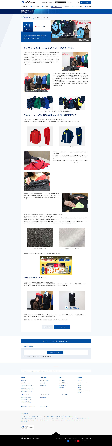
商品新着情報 (23, 380)
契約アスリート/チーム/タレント (84, 390)
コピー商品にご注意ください (70, 416)
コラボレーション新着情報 (26, 397)
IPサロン (46, 6)
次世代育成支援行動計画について (81, 418)
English (63, 2)
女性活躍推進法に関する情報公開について (29, 419)
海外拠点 (79, 387)
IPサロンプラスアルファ (63, 383)
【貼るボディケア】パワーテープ (27, 388)
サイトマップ (81, 438)
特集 (67, 6)
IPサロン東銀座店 (62, 380)
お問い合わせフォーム (54, 352)
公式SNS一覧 (88, 438)
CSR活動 (79, 389)
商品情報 (25, 6)
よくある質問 (50, 2)
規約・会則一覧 (24, 421)
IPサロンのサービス (62, 385)
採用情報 (79, 392)
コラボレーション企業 (25, 401)
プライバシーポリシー (58, 438)
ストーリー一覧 (61, 327)
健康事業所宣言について (43, 419)
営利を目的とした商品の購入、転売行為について (30, 418)
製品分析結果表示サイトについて (78, 419)
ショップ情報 (35, 6)
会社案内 (89, 6)
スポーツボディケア (44, 394)
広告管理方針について (36, 416)
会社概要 (79, 383)
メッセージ (80, 380)
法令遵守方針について (25, 416)
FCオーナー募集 (44, 418)
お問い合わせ (45, 2)
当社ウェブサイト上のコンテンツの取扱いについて (53, 416)
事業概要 (79, 385)
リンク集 (74, 438)
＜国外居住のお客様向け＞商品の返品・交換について (60, 419)
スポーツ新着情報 (43, 397)
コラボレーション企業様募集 (26, 402)
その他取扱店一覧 (43, 383)
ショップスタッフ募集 (54, 418)
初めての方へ (61, 387)
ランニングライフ (44, 406)
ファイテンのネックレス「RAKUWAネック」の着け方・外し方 (27, 385)
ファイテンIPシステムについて (67, 418)
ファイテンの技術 (77, 6)
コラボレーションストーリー (44, 371)
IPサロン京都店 (62, 382)
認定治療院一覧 (43, 385)
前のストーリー (47, 327)
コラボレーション (57, 6)
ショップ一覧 (42, 382)
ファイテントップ (25, 371)
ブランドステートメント (82, 382)
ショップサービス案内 (44, 380)
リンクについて (68, 438)
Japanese (57, 2)
